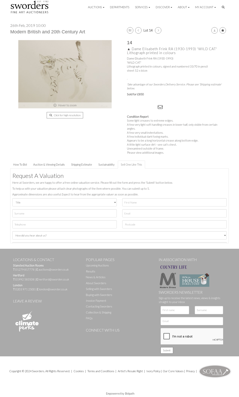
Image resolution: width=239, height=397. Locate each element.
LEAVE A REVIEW (27, 301)
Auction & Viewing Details (49, 164)
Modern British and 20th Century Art (47, 31)
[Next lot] (158, 30)
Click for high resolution (67, 115)
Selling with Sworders (99, 289)
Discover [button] (163, 7)
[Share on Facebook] (130, 107)
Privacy (190, 371)
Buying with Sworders (99, 294)
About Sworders (96, 283)
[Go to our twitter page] (97, 336)
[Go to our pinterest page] (104, 336)
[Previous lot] (138, 30)
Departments (119, 7)
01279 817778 (24, 269)
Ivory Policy (153, 371)
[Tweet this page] (138, 107)
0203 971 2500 (25, 289)
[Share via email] (160, 107)
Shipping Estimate (81, 164)
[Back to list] (130, 30)
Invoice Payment (96, 300)
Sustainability (106, 164)
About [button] (183, 7)
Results (90, 271)
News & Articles (95, 277)
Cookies (79, 371)
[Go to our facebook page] (89, 336)
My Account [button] (204, 7)
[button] (224, 7)
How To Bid (20, 164)
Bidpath (129, 393)
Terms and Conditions (101, 371)
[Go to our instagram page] (153, 107)
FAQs (89, 318)
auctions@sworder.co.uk (52, 269)
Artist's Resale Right (130, 371)
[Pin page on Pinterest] (145, 107)
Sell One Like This (131, 164)
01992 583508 (24, 279)
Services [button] (141, 7)
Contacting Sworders (99, 306)
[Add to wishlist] (223, 30)
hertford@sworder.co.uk (53, 279)
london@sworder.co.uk (52, 289)
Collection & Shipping (98, 312)
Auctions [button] (95, 7)
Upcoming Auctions (97, 265)
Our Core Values (173, 371)
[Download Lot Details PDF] (214, 30)
